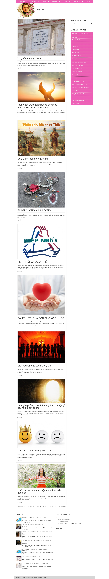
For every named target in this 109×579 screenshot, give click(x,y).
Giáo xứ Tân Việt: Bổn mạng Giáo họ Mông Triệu (32, 524)
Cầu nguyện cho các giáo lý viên (34, 365)
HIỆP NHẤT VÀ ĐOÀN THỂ (32, 262)
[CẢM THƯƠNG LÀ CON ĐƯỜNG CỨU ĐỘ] (41, 295)
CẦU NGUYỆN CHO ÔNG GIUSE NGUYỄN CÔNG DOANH (35, 563)
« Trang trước (20, 506)
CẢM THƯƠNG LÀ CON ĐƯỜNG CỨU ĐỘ (40, 318)
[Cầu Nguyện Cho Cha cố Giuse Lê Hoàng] (19, 558)
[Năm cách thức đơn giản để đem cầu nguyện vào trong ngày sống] (41, 87)
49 (38, 506)
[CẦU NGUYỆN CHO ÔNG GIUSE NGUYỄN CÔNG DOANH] (19, 565)
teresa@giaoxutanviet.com (64, 519)
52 (45, 506)
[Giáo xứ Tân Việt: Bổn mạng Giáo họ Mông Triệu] (19, 526)
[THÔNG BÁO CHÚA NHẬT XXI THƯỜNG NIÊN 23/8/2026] (19, 519)
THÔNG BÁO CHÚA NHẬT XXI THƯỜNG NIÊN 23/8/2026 (34, 517)
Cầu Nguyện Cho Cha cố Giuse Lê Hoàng (31, 556)
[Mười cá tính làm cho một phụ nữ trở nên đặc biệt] (41, 476)
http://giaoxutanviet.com (63, 521)
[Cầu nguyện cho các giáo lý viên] (41, 347)
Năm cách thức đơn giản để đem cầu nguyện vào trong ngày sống (37, 105)
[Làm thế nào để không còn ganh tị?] (41, 434)
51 (43, 506)
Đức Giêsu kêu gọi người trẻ (32, 158)
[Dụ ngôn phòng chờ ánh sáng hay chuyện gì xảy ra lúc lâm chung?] (41, 391)
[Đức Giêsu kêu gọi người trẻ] (41, 138)
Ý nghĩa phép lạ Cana (29, 58)
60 (50, 506)
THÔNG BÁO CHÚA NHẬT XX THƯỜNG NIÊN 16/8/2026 (34, 549)
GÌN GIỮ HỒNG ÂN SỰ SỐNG (34, 210)
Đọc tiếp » (19, 68)
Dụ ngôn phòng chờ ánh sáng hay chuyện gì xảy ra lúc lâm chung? (41, 406)
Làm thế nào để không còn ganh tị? (36, 450)
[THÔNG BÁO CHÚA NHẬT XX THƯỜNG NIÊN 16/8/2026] (19, 551)
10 (28, 506)
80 (55, 506)
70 (52, 506)
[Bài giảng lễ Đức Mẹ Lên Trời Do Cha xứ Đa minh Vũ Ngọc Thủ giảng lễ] (19, 534)
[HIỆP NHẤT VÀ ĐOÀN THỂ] (41, 241)
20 (31, 506)
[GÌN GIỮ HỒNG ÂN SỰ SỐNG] (41, 190)
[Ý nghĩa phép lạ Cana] (41, 37)
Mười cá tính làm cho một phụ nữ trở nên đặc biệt (39, 491)
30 (33, 506)
